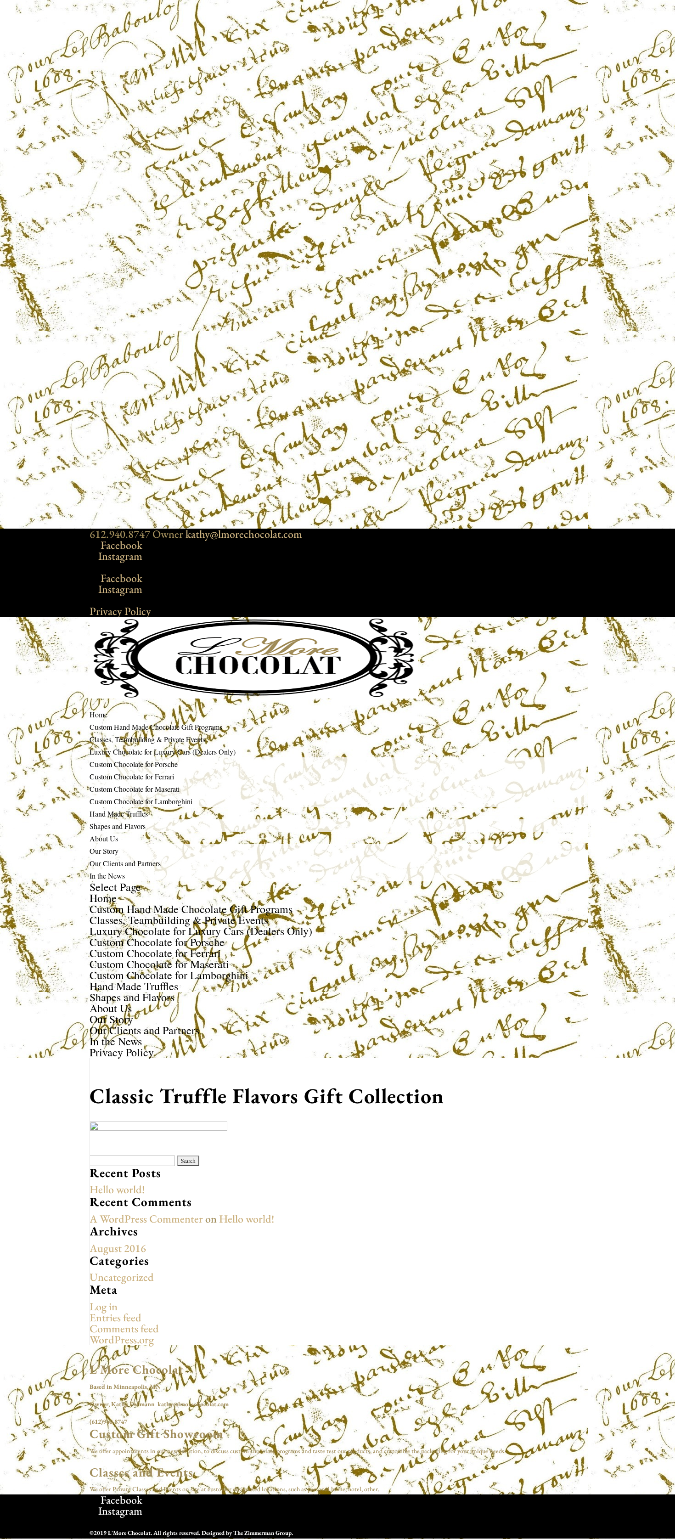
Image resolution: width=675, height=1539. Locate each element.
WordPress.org (122, 1339)
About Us (111, 1008)
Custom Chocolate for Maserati (135, 789)
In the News (107, 875)
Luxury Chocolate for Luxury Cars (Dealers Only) (201, 931)
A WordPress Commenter (146, 1219)
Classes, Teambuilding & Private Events (179, 920)
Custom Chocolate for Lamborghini (141, 801)
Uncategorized (122, 1277)
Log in (104, 1306)
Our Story (104, 851)
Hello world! (117, 1189)
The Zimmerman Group (262, 1533)
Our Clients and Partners (125, 863)
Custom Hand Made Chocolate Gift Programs (191, 909)
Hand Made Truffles (134, 986)
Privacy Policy (120, 611)
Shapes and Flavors (118, 826)
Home (103, 898)
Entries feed (115, 1317)
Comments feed (124, 1328)
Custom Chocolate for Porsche (134, 764)
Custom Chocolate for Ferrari (132, 776)
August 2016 (118, 1248)
